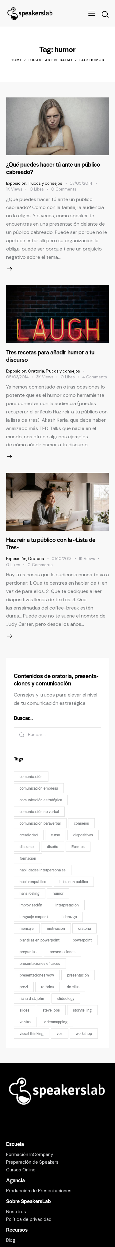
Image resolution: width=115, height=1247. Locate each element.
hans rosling (30, 893)
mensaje (27, 928)
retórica (47, 986)
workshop (84, 1033)
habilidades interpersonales (43, 870)
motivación (56, 928)
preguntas (28, 951)
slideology (66, 998)
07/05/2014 (81, 183)
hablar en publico (73, 881)
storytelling (82, 1010)
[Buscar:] (57, 734)
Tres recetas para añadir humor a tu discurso (50, 356)
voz (60, 1033)
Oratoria (36, 371)
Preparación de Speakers (32, 1162)
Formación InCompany (29, 1154)
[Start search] (105, 14)
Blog (10, 1240)
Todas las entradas (51, 59)
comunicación (31, 776)
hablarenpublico (33, 881)
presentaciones (62, 951)
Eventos (78, 846)
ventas (25, 1021)
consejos (81, 823)
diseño (52, 846)
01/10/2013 (61, 558)
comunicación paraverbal (40, 823)
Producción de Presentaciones (38, 1191)
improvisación (31, 905)
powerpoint (82, 940)
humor (58, 893)
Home (17, 59)
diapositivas (83, 835)
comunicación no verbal (39, 811)
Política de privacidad (29, 1219)
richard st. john (32, 998)
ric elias (73, 986)
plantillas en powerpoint (39, 940)
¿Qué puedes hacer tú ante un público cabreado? (53, 168)
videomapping (55, 1021)
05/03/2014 (17, 377)
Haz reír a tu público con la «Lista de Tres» (50, 543)
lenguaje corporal (34, 916)
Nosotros (16, 1212)
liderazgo (69, 916)
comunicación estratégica (41, 800)
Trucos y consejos (45, 183)
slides (24, 1010)
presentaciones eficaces (40, 963)
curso (55, 835)
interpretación (67, 905)
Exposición (16, 183)
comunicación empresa (39, 788)
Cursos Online (21, 1170)
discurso (27, 846)
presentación (78, 975)
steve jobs (51, 1010)
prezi (24, 986)
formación (28, 858)
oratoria (84, 928)
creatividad (29, 835)
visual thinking (32, 1033)
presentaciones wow (37, 975)
